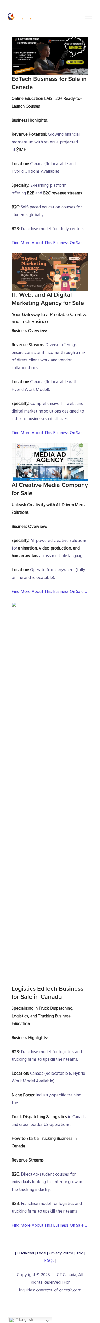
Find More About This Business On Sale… (49, 243)
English (25, 1319)
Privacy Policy (61, 1253)
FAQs (49, 1260)
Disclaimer (25, 1253)
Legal (41, 1253)
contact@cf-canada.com (58, 1290)
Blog (79, 1253)
